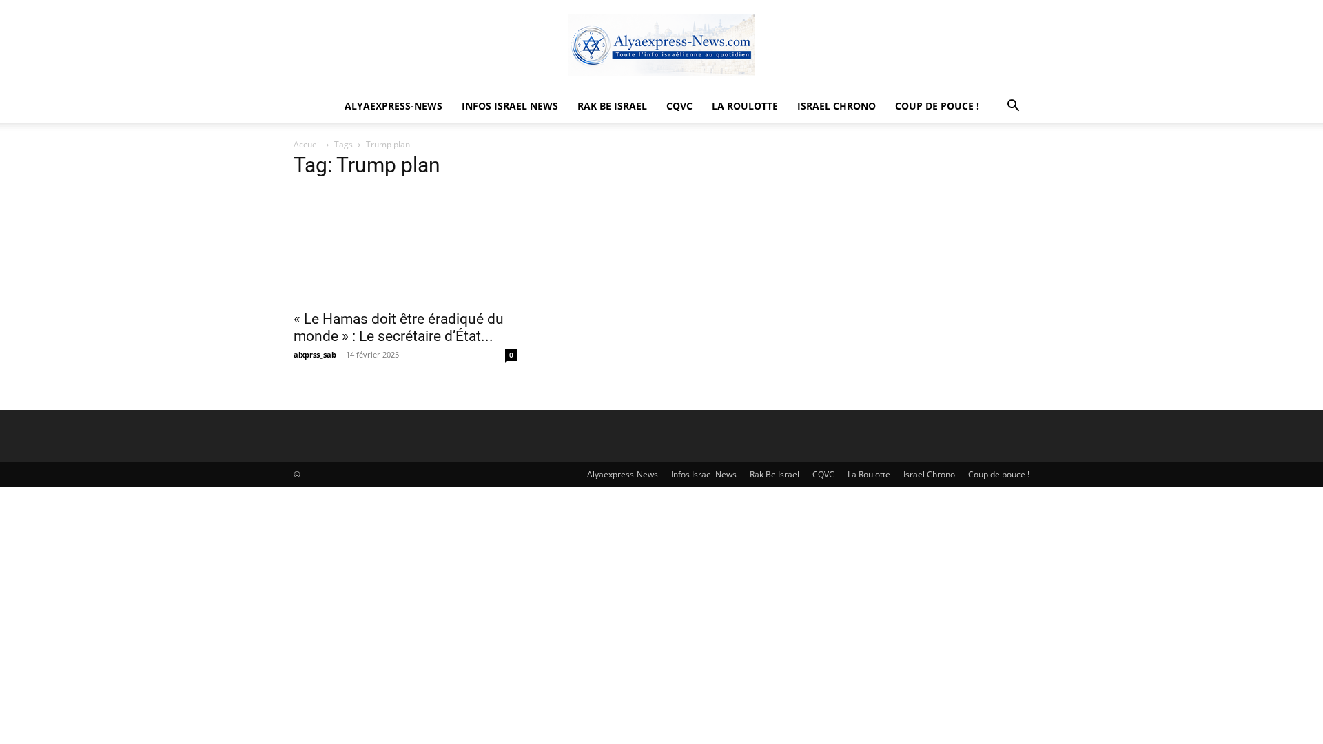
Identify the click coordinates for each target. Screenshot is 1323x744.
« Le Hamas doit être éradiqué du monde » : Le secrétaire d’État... (399, 327)
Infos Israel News (510, 105)
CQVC (679, 105)
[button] (1012, 107)
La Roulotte (745, 105)
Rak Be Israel (612, 105)
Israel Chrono (836, 105)
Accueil (307, 144)
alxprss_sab (315, 354)
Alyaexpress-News (393, 105)
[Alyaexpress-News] (661, 45)
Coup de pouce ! (937, 105)
